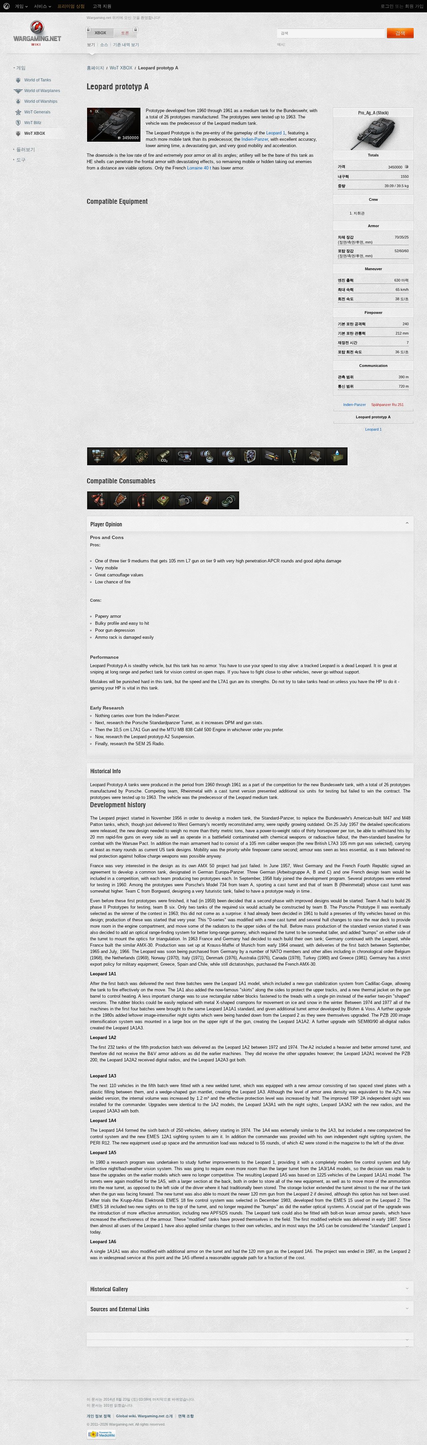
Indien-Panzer (354, 405)
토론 (125, 33)
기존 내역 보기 (126, 44)
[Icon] (373, 133)
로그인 (387, 6)
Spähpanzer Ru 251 (387, 405)
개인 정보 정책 (99, 1416)
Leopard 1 (373, 429)
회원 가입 (414, 6)
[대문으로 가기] (37, 33)
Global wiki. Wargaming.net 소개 (144, 1416)
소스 (104, 44)
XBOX (100, 33)
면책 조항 (186, 1416)
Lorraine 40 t (199, 167)
